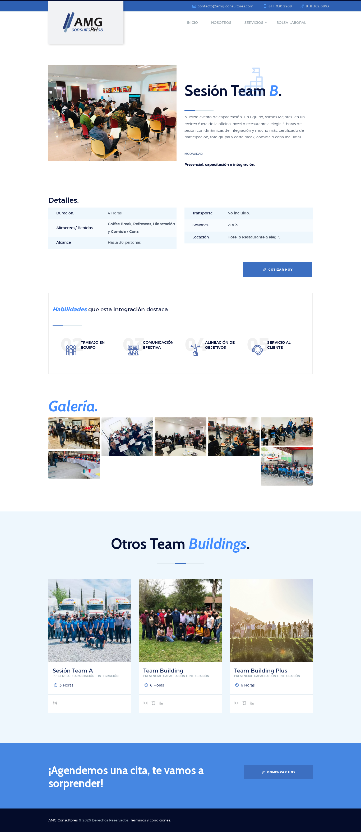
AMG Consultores (63, 820)
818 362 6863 (317, 6)
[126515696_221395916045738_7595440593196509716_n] (234, 436)
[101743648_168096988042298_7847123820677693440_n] (127, 436)
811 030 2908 (280, 6)
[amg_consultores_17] (74, 433)
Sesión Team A (73, 671)
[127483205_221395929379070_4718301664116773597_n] (180, 436)
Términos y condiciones (150, 820)
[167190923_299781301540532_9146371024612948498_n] (287, 466)
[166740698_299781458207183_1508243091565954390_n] (74, 464)
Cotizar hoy (281, 269)
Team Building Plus (260, 671)
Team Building (163, 671)
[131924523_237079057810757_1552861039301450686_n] (287, 431)
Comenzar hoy (281, 772)
